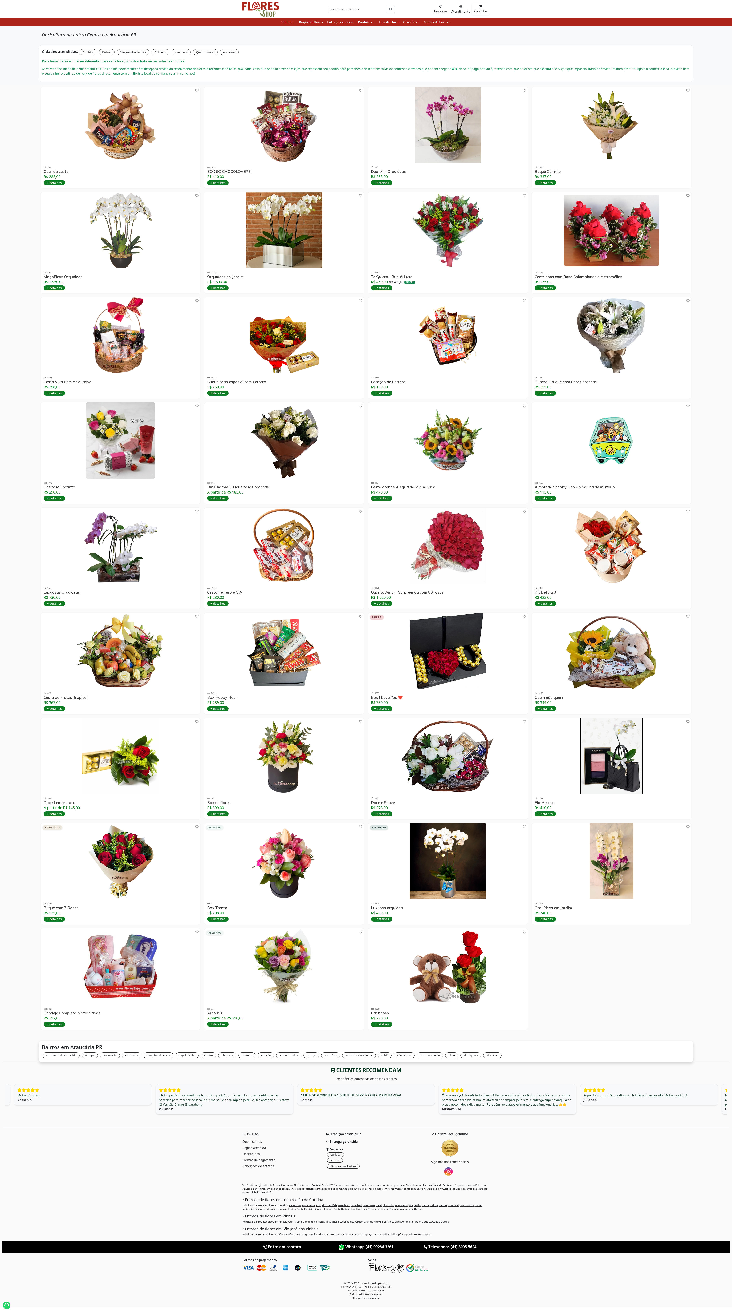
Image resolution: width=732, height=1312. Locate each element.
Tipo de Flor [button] (387, 22)
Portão (292, 1209)
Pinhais (106, 52)
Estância (388, 1221)
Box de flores (219, 802)
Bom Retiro (401, 1205)
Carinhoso (380, 1013)
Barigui (90, 1055)
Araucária (229, 52)
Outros (418, 1209)
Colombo (160, 52)
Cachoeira (131, 1055)
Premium (287, 22)
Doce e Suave (383, 802)
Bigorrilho (388, 1205)
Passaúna (330, 1055)
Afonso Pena (295, 1234)
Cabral (425, 1205)
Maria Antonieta (403, 1221)
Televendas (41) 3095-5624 (451, 1246)
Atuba (434, 1221)
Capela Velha (187, 1055)
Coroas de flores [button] (436, 22)
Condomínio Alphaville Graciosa (321, 1221)
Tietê (452, 1055)
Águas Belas (310, 1234)
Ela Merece (544, 802)
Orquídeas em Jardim (553, 908)
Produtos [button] (365, 22)
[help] (196, 90)
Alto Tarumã (295, 1221)
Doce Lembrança (59, 802)
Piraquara (181, 52)
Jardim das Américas (253, 1209)
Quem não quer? (549, 697)
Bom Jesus (337, 1234)
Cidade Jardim (381, 1234)
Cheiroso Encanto (59, 487)
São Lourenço (359, 1209)
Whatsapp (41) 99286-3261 (368, 1246)
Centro (208, 1055)
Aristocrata (324, 1234)
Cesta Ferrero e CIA (224, 592)
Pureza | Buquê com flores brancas (566, 382)
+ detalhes (54, 183)
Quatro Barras (205, 52)
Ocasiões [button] (410, 22)
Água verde (308, 1205)
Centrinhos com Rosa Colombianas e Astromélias (578, 276)
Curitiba (88, 52)
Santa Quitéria (342, 1209)
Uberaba (394, 1209)
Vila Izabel (405, 1209)
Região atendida (254, 1148)
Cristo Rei (453, 1205)
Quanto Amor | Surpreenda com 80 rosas (407, 592)
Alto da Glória (329, 1205)
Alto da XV (344, 1205)
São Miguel (404, 1055)
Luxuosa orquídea (387, 908)
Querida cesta (56, 171)
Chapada (227, 1055)
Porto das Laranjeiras (358, 1055)
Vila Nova (492, 1055)
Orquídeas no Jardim (225, 276)
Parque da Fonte (411, 1234)
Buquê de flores (311, 22)
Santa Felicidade (324, 1209)
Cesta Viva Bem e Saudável (68, 382)
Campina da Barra (158, 1055)
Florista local (251, 1154)
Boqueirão (109, 1055)
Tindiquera (471, 1055)
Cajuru (434, 1205)
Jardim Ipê (395, 1234)
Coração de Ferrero (388, 382)
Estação (266, 1055)
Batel (379, 1205)
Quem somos (252, 1142)
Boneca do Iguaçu (362, 1234)
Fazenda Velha (288, 1055)
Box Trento (217, 908)
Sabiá (384, 1055)
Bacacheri (356, 1205)
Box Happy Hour (222, 697)
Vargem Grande (363, 1221)
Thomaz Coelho (430, 1055)
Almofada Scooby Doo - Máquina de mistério (575, 487)
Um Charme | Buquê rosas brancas (238, 487)
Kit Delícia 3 (545, 592)
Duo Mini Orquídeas (388, 171)
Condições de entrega (258, 1166)
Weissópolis (346, 1221)
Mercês (270, 1209)
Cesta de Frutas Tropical (65, 697)
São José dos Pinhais (133, 52)
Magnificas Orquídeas (63, 276)
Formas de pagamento (258, 1160)
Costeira (247, 1055)
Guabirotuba (467, 1205)
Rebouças (281, 1209)
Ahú (318, 1205)
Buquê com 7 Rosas (61, 908)
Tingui (384, 1209)
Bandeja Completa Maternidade (72, 1013)
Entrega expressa (340, 22)
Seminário (374, 1209)
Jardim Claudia (422, 1221)
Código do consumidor (366, 1298)
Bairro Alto (369, 1205)
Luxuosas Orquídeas (62, 592)
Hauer (478, 1205)
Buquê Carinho (548, 171)
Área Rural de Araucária (61, 1055)
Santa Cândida (305, 1209)
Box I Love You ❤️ (387, 697)
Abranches (295, 1205)
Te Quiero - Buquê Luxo (392, 276)
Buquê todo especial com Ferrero (236, 382)
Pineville (378, 1221)
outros (427, 1234)
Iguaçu (311, 1055)
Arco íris (214, 1013)
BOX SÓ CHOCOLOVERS (229, 171)
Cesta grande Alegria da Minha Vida (403, 487)
